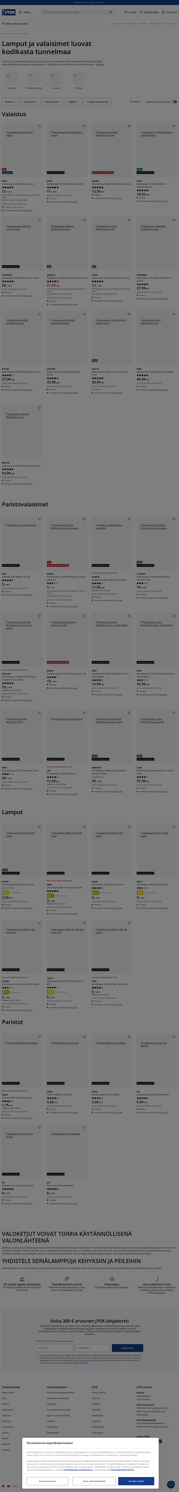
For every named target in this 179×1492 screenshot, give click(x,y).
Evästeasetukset (47, 1481)
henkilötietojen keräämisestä (77, 1470)
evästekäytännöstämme (122, 1470)
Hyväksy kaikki (136, 1481)
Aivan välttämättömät (94, 1481)
